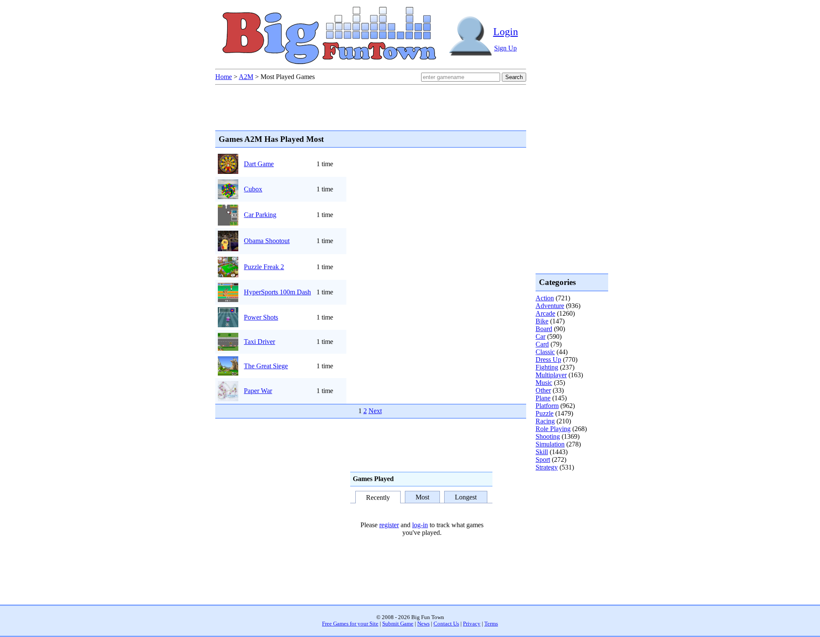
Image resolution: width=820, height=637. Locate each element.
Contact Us (446, 624)
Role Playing (553, 428)
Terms (491, 624)
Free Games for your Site (350, 624)
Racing (545, 421)
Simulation (550, 444)
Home (223, 76)
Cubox (253, 189)
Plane (543, 398)
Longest (466, 497)
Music (544, 382)
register (389, 524)
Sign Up (505, 48)
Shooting (548, 436)
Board (544, 328)
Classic (545, 351)
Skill (542, 451)
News (423, 624)
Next (375, 410)
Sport (543, 459)
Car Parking (260, 214)
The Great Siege (266, 366)
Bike (542, 321)
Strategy (547, 467)
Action (545, 298)
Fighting (547, 367)
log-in (420, 524)
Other (543, 390)
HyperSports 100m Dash (277, 292)
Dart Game (259, 163)
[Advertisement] (570, 506)
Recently (378, 497)
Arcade (545, 313)
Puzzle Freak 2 (264, 266)
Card (542, 344)
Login (505, 31)
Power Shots (261, 317)
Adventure (550, 305)
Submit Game (397, 624)
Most (422, 497)
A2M (246, 76)
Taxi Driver (259, 341)
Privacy (471, 624)
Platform (547, 405)
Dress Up (548, 359)
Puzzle (545, 413)
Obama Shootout (267, 240)
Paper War (258, 390)
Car (540, 336)
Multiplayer (551, 375)
